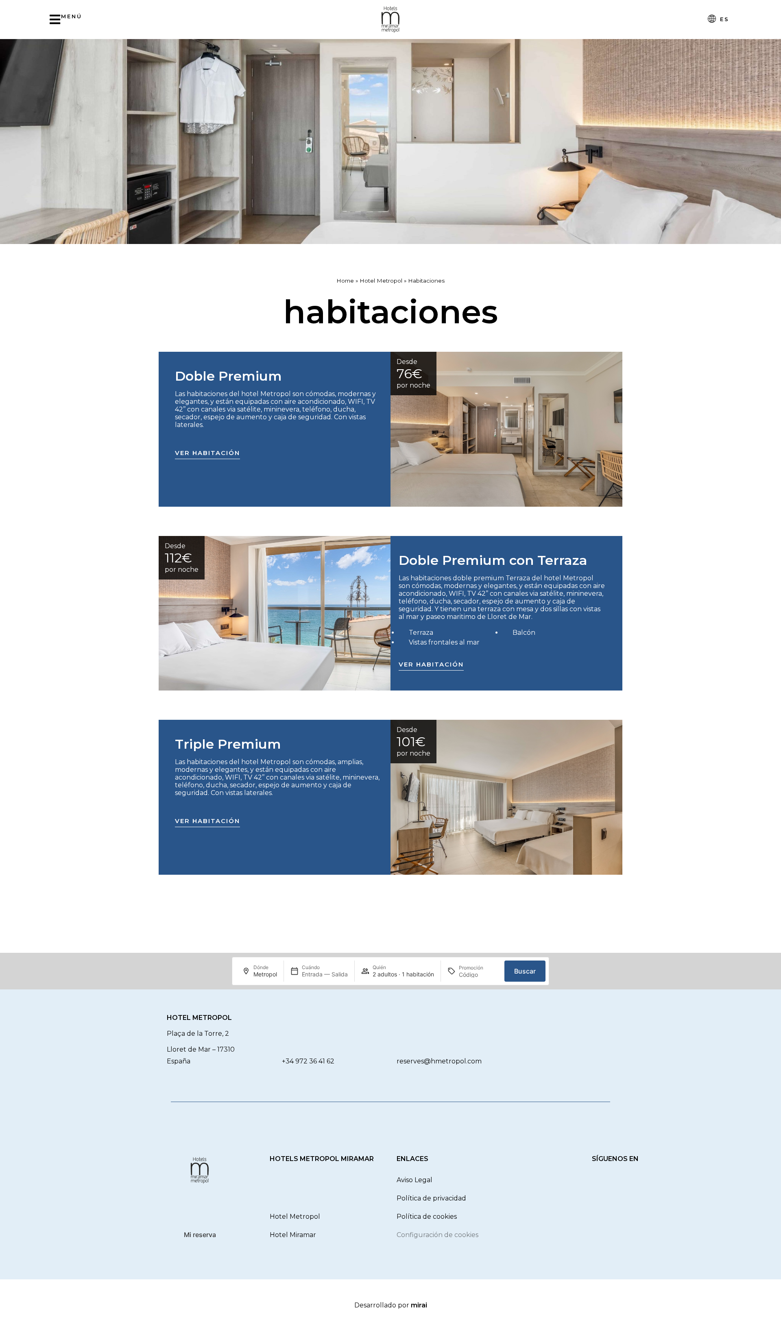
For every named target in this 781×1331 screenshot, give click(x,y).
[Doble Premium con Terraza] (274, 613)
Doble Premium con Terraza (493, 560)
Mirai (419, 1305)
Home (345, 280)
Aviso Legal (414, 1180)
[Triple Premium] (506, 797)
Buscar (525, 971)
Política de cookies (427, 1216)
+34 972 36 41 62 (308, 1061)
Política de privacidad (431, 1198)
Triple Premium (228, 744)
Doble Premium (228, 376)
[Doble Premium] (506, 429)
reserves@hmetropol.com (439, 1061)
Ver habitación (207, 453)
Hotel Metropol (381, 280)
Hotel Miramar (293, 1235)
